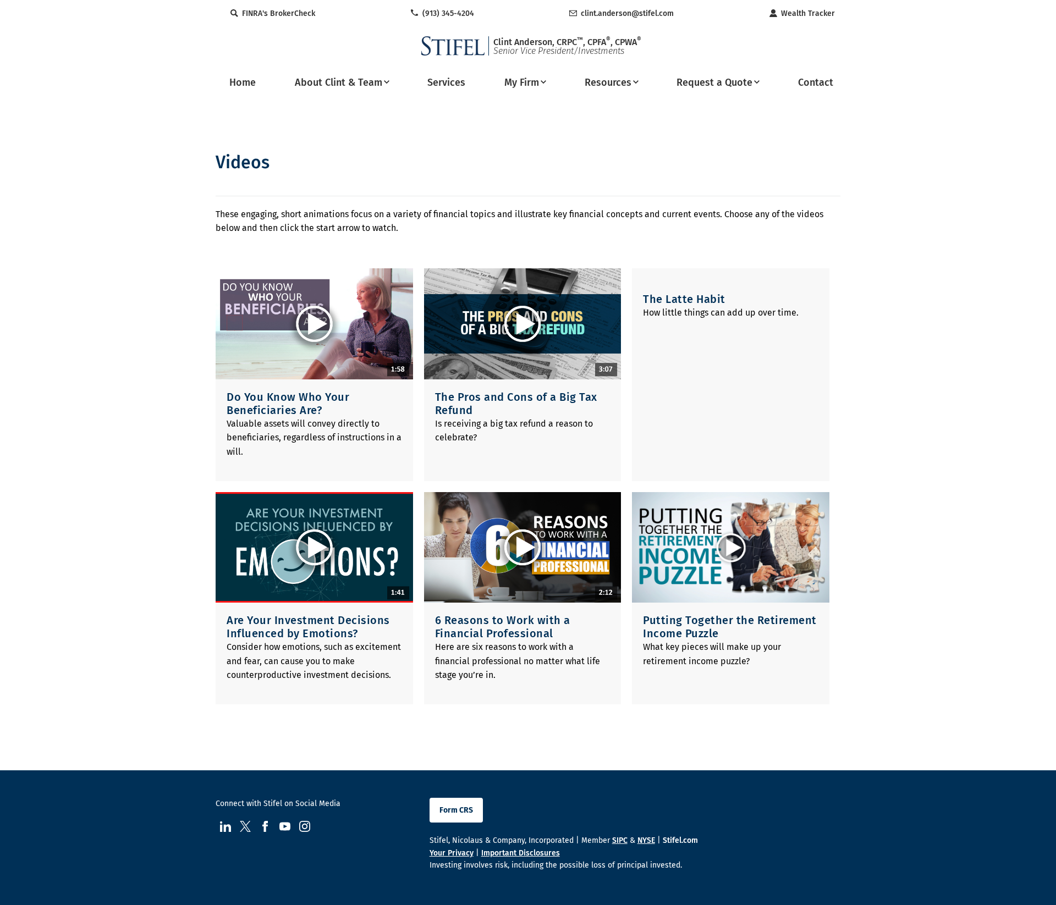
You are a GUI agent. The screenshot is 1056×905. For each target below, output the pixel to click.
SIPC (620, 840)
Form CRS (456, 810)
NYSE (646, 840)
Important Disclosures (520, 853)
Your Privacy (452, 853)
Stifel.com (680, 840)
